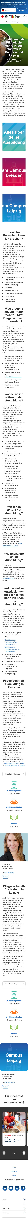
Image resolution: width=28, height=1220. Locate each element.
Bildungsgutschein (8, 578)
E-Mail (5, 877)
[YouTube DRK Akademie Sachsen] (10, 1188)
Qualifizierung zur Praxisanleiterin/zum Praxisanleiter (11, 642)
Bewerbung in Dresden (12, 774)
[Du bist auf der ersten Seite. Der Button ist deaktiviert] (4, 1153)
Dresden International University (15, 765)
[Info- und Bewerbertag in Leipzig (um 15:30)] (14, 1122)
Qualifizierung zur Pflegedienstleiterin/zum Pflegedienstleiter (12, 649)
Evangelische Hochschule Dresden (13, 763)
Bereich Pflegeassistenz (13, 377)
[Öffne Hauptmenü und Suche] (25, 17)
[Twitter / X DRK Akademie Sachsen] (23, 1188)
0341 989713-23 (9, 1083)
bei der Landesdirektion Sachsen (12, 544)
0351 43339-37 (9, 873)
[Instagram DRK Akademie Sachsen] (17, 1188)
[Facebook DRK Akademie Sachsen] (4, 1188)
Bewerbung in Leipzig (12, 984)
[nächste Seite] (24, 1153)
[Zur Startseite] (10, 16)
